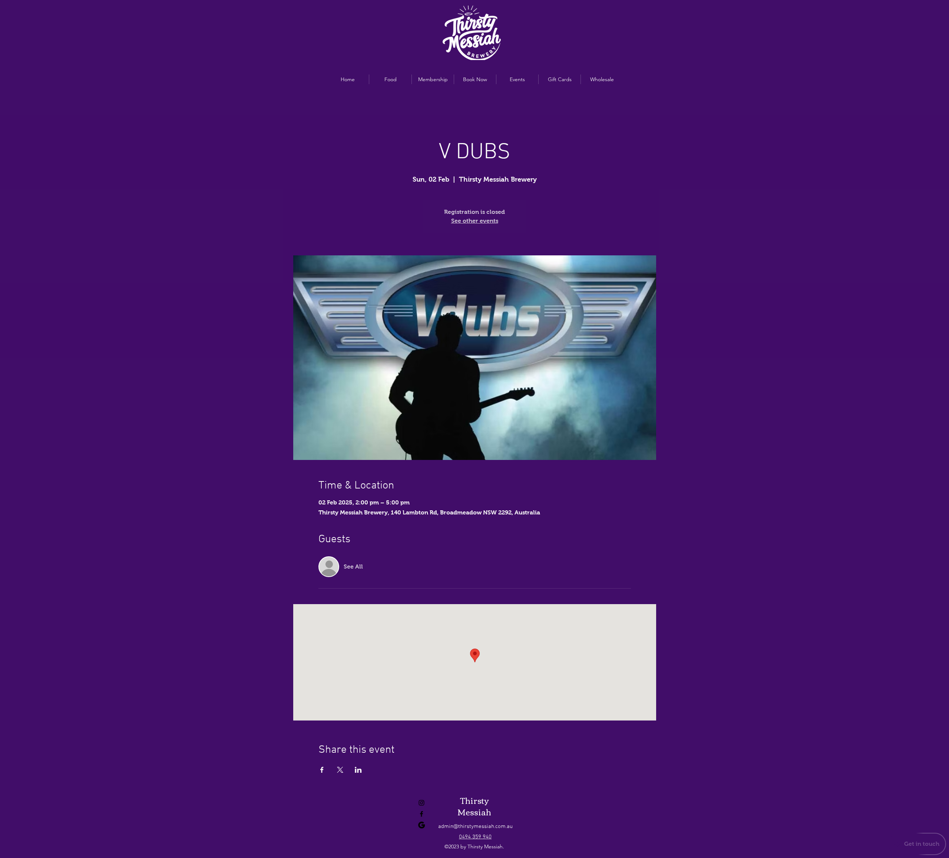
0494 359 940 (475, 837)
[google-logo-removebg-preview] (421, 825)
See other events (474, 221)
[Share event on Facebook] (321, 770)
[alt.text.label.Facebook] (421, 814)
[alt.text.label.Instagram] (421, 802)
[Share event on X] (340, 770)
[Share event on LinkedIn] (358, 770)
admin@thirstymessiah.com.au (475, 826)
